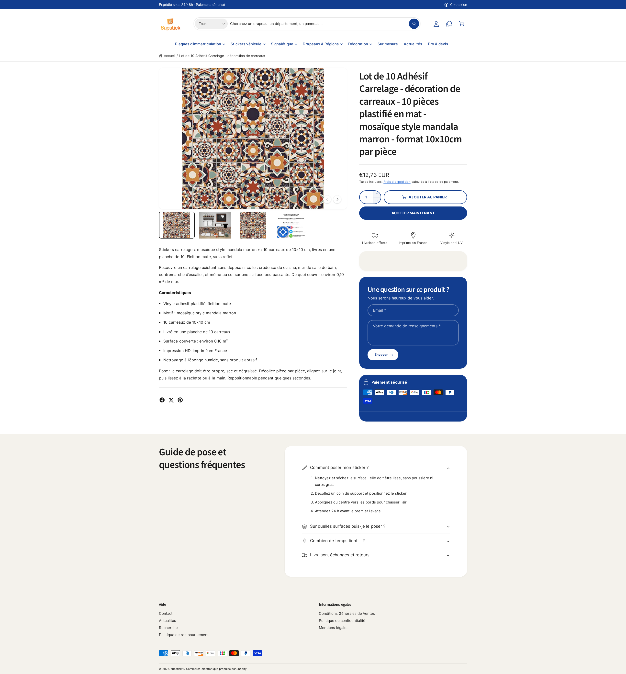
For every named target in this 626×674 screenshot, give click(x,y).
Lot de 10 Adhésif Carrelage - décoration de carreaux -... (224, 56)
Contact (165, 613)
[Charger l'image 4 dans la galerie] (291, 225)
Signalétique (282, 44)
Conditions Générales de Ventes (347, 613)
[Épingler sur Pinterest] (180, 400)
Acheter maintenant (413, 213)
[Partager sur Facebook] (162, 400)
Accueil (169, 56)
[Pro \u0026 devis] (449, 23)
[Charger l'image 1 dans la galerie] (177, 225)
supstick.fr (177, 669)
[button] (461, 23)
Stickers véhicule (246, 44)
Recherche (168, 627)
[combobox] (324, 23)
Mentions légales (333, 627)
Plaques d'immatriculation (198, 44)
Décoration (358, 44)
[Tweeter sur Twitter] (171, 400)
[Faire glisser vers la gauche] (327, 199)
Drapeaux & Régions (320, 44)
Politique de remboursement (184, 634)
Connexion (458, 4)
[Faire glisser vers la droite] (337, 199)
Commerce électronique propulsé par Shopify (216, 669)
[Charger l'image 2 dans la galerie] (215, 225)
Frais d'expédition (397, 181)
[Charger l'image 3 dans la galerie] (253, 225)
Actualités (167, 620)
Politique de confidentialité (342, 620)
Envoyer (381, 354)
